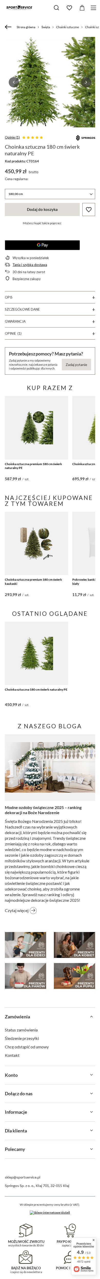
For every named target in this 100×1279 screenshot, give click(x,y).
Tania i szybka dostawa (30, 265)
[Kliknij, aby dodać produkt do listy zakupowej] (88, 209)
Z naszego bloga (50, 726)
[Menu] (94, 8)
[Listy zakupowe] (69, 8)
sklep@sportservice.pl (22, 1177)
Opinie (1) (12, 137)
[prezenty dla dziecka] (25, 945)
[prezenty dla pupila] (74, 976)
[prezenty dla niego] (25, 976)
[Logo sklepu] (19, 8)
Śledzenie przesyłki (22, 1038)
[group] (50, 82)
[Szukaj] (56, 7)
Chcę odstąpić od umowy (27, 1046)
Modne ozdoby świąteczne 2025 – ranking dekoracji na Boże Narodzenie (43, 810)
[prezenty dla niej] (74, 945)
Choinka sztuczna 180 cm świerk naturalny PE (36, 689)
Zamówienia (17, 1016)
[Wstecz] (9, 27)
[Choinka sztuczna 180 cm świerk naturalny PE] (36, 653)
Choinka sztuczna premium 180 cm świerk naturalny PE (33, 466)
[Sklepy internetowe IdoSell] (50, 1213)
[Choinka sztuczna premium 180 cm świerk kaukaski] (36, 543)
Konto (11, 1075)
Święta (46, 27)
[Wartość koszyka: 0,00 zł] (82, 8)
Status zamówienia (21, 1029)
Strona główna (26, 27)
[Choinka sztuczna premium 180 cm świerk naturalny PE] (36, 427)
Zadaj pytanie (76, 364)
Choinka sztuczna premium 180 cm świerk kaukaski (33, 582)
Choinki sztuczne (67, 27)
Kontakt (12, 1055)
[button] (14, 82)
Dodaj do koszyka (42, 209)
